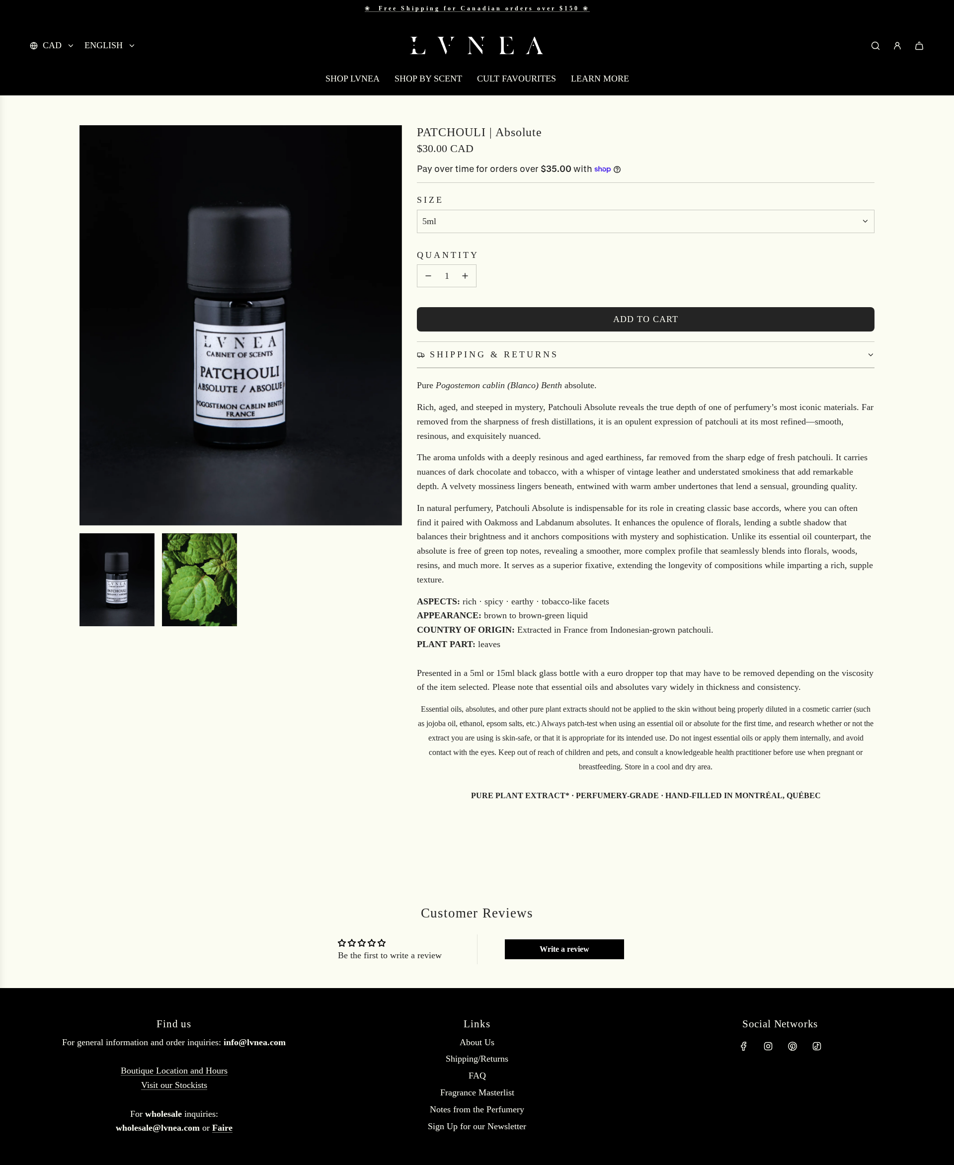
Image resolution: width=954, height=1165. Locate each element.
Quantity (448, 255)
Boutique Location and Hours (174, 1071)
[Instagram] (768, 1046)
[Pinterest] (792, 1046)
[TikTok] (817, 1046)
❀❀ (477, 8)
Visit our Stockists (174, 1085)
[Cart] (919, 46)
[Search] (875, 46)
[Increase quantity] (465, 276)
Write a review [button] (564, 949)
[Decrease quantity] (428, 276)
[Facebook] (744, 1046)
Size (430, 200)
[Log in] (897, 46)
